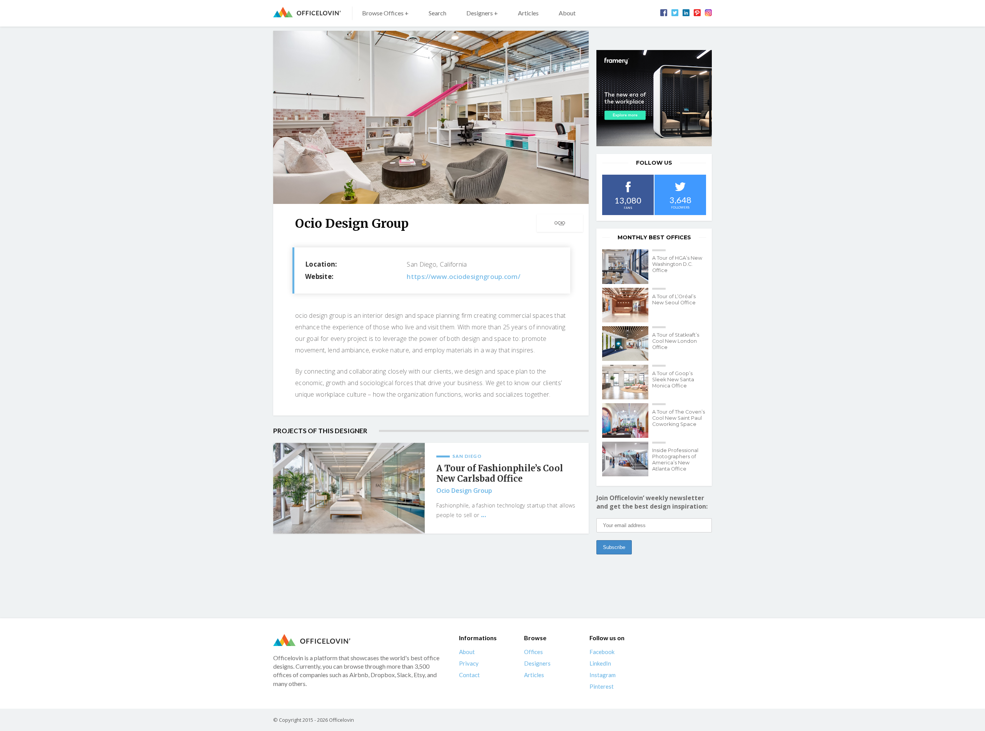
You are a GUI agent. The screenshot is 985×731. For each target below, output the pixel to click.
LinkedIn (600, 663)
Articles (528, 13)
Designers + (482, 13)
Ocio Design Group (464, 490)
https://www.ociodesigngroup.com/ (463, 276)
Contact (469, 674)
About (567, 13)
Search (437, 13)
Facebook (601, 651)
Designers (537, 663)
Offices (533, 651)
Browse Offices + (385, 13)
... (483, 515)
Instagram (602, 674)
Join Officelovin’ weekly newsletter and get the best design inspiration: (652, 502)
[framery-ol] (654, 98)
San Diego (467, 456)
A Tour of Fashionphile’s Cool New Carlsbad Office (499, 473)
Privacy (469, 663)
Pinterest (601, 686)
